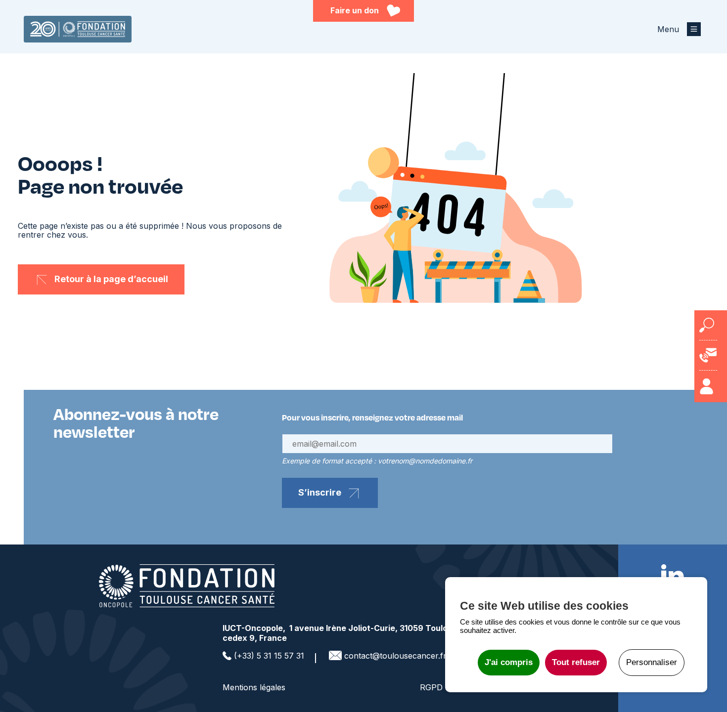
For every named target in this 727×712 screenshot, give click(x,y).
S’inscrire (319, 492)
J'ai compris (509, 662)
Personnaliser (651, 662)
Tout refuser (576, 662)
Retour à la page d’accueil (111, 279)
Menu (668, 29)
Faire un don (354, 10)
